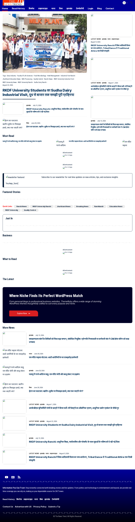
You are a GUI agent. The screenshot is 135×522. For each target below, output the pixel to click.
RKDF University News (10, 82)
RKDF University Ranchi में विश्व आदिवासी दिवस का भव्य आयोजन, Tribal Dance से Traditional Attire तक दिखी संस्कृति (110, 48)
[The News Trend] (13, 3)
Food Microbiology (40, 76)
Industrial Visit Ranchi (68, 76)
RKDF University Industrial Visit (64, 79)
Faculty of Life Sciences (25, 76)
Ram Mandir (99, 206)
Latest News (96, 39)
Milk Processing (27, 79)
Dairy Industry (11, 76)
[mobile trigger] (130, 3)
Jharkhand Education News (12, 79)
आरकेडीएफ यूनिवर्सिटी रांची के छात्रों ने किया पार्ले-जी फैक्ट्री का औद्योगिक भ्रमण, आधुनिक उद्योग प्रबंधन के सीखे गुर (74, 408)
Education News (116, 206)
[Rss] (19, 477)
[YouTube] (6, 477)
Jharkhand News (63, 206)
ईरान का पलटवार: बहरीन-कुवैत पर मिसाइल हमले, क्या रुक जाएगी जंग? (50, 126)
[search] (118, 2)
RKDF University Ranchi (25, 82)
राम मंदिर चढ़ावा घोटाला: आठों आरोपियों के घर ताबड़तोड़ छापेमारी (87, 141)
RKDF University (11, 210)
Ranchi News (48, 79)
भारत (109, 39)
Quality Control (38, 79)
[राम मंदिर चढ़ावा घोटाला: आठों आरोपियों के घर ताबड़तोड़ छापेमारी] (127, 144)
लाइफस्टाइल (115, 39)
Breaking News (82, 206)
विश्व (27, 123)
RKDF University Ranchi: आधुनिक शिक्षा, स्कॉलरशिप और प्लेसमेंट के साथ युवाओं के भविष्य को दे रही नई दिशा (74, 441)
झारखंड (28, 105)
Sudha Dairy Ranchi (40, 82)
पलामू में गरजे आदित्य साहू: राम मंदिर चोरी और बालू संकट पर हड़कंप (22, 141)
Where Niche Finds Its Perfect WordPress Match (46, 295)
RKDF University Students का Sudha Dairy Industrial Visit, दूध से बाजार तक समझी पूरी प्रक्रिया (38, 92)
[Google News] (13, 477)
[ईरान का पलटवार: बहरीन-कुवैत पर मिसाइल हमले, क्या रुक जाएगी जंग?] (13, 125)
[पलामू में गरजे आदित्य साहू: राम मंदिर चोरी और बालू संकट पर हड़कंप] (61, 144)
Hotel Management (53, 76)
